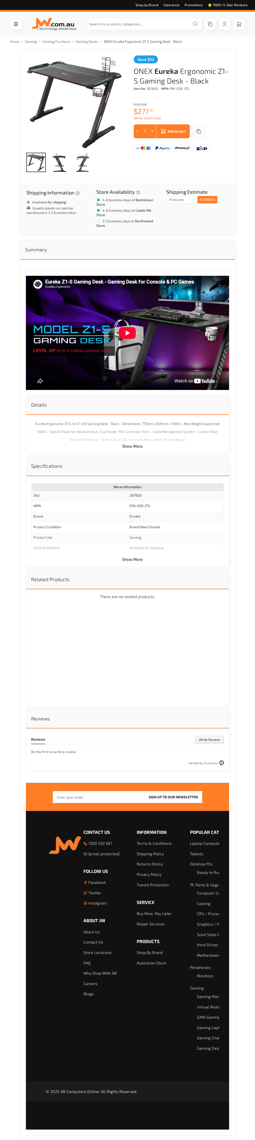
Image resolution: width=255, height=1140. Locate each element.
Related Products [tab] (50, 579)
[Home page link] (54, 24)
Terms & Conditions (154, 843)
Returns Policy (150, 863)
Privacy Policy (149, 874)
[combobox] (144, 24)
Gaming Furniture (56, 41)
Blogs (88, 993)
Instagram (97, 903)
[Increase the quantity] (152, 131)
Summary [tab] (36, 249)
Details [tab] (39, 405)
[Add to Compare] (199, 131)
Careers (90, 983)
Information (152, 832)
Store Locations (97, 952)
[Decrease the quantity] (137, 131)
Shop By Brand (150, 952)
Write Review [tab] (209, 739)
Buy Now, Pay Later (154, 913)
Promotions (194, 5)
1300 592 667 (99, 843)
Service (145, 902)
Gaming (31, 41)
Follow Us (95, 871)
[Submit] (195, 24)
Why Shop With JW (100, 973)
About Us (91, 931)
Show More (132, 446)
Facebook (96, 882)
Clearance (171, 5)
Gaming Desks (87, 41)
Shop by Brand (146, 5)
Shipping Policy (150, 853)
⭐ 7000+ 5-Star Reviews (228, 5)
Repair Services (151, 923)
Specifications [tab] (47, 466)
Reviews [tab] (40, 718)
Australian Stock (151, 962)
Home (14, 41)
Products (148, 941)
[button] (36, 162)
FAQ (87, 962)
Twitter (94, 892)
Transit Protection (153, 884)
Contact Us (96, 832)
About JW (94, 920)
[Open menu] (16, 24)
